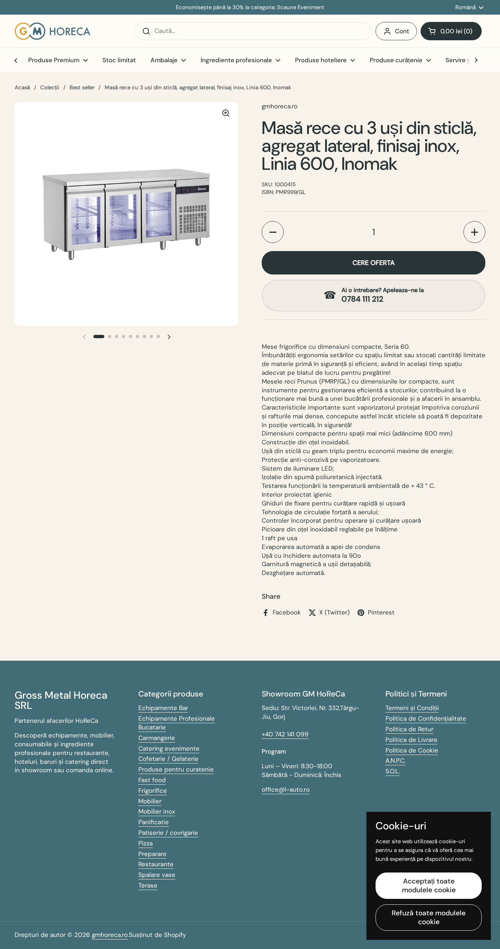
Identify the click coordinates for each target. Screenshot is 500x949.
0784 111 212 (362, 299)
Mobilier (149, 801)
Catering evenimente (168, 748)
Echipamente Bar (163, 708)
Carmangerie (156, 738)
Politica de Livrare (411, 740)
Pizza (145, 843)
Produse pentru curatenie (176, 769)
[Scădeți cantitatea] (273, 232)
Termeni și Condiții (412, 708)
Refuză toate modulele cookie (429, 917)
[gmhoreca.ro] (52, 31)
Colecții (49, 87)
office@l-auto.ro (286, 789)
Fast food (152, 780)
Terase (147, 885)
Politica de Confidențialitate (425, 718)
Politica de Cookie (411, 750)
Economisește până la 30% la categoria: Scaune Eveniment (250, 7)
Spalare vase (156, 875)
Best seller (82, 87)
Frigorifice (152, 791)
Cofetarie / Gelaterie (168, 759)
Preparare (152, 854)
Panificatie (153, 822)
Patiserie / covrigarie (168, 833)
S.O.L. (392, 771)
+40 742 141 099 (285, 734)
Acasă (22, 87)
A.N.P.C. (395, 760)
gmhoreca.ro (110, 935)
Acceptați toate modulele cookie (429, 885)
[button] (451, 31)
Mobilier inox (156, 811)
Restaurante (155, 864)
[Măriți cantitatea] (474, 232)
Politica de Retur (409, 729)
